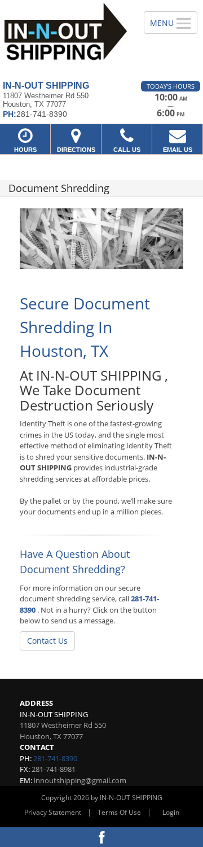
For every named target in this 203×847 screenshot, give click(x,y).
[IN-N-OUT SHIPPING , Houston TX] (66, 36)
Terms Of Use (119, 812)
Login (170, 812)
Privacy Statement (52, 812)
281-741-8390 (55, 758)
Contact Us (47, 640)
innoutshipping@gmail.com (80, 780)
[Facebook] (101, 837)
